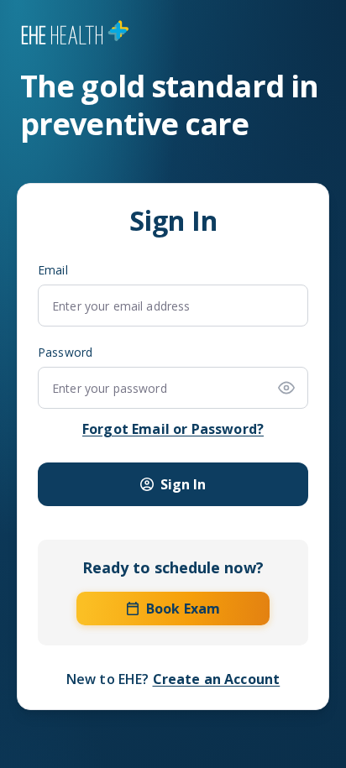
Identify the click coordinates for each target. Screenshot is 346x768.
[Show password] (286, 388)
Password (65, 352)
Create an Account (216, 679)
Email (53, 270)
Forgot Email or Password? (173, 429)
